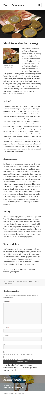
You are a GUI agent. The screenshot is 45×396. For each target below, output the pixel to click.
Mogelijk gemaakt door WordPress (13, 393)
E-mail (6, 336)
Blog (31, 281)
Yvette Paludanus (13, 5)
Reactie (6, 302)
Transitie (36, 281)
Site (4, 344)
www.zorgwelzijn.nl (11, 272)
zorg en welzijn (7, 283)
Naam (6, 328)
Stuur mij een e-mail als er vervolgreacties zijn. (18, 354)
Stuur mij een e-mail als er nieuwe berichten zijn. (18, 359)
